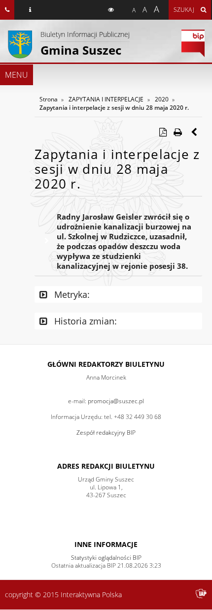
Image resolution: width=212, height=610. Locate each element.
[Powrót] (194, 132)
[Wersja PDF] (162, 132)
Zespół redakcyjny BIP (106, 432)
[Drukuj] (177, 132)
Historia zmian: (84, 321)
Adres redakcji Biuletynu (106, 466)
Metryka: (71, 294)
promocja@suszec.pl (116, 401)
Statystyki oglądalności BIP (106, 557)
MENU (16, 74)
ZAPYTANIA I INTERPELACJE (106, 99)
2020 (162, 99)
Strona (48, 99)
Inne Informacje (106, 544)
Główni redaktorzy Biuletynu (106, 364)
